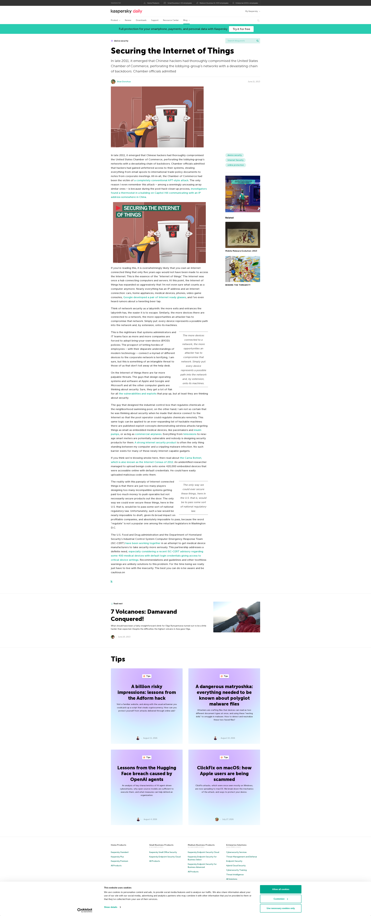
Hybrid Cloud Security (236, 865)
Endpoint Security (234, 861)
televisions (189, 434)
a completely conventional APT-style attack (161, 180)
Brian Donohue (124, 82)
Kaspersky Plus (117, 857)
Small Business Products (161, 845)
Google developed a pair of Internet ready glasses (154, 297)
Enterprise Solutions (236, 845)
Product (114, 20)
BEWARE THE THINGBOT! (237, 285)
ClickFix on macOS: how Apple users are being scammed (224, 773)
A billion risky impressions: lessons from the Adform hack (147, 692)
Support (154, 20)
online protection (236, 165)
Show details (110, 907)
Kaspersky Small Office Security (163, 852)
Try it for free (241, 29)
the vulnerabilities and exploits (137, 393)
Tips (148, 676)
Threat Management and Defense (241, 857)
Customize (279, 899)
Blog (185, 20)
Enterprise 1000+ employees (247, 3)
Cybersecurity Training (236, 870)
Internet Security (235, 160)
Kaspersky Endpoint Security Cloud (165, 857)
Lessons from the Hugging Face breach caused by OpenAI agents (146, 773)
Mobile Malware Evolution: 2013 (241, 251)
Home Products (153, 3)
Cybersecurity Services (236, 852)
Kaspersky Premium (119, 861)
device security (121, 41)
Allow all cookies (280, 889)
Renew (128, 20)
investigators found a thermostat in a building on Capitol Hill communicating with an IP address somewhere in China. (159, 193)
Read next (118, 603)
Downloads (141, 20)
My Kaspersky (251, 11)
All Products (116, 865)
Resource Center (171, 20)
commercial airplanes (148, 434)
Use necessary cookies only (281, 908)
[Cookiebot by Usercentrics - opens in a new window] (85, 910)
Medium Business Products (201, 845)
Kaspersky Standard (119, 852)
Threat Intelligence (235, 874)
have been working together (143, 543)
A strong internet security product (155, 442)
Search (257, 40)
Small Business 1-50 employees (180, 3)
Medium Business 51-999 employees (214, 3)
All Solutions (231, 879)
